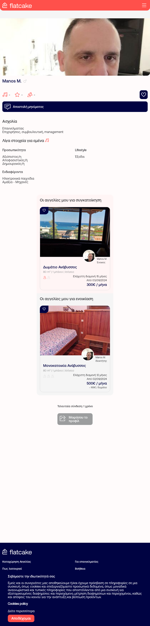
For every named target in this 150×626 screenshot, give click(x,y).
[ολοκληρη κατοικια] (75, 232)
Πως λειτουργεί (12, 568)
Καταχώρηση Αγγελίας (16, 561)
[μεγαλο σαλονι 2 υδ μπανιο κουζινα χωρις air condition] (75, 331)
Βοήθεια (80, 568)
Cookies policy (18, 603)
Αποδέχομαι (21, 618)
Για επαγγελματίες (86, 561)
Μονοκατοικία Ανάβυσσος (64, 366)
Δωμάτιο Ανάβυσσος (60, 267)
